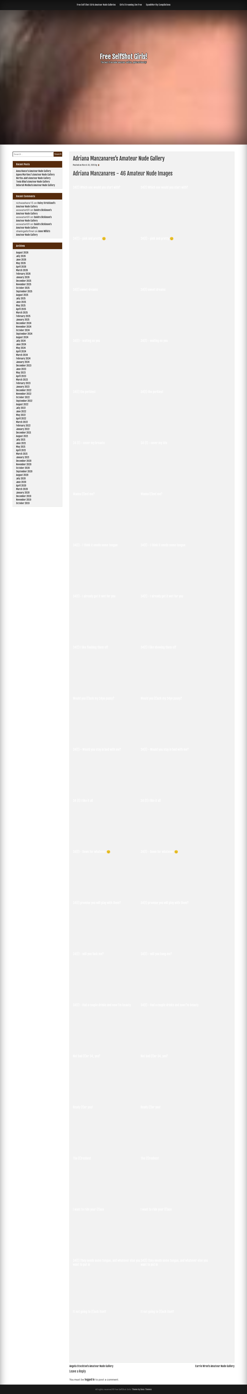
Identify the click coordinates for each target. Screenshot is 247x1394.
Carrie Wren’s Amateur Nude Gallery (214, 1366)
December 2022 (23, 390)
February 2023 (23, 383)
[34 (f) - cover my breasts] (107, 485)
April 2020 (21, 485)
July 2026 (21, 256)
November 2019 (23, 499)
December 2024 (23, 323)
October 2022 (23, 397)
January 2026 (23, 277)
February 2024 (23, 358)
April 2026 (21, 266)
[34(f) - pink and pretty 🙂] (107, 281)
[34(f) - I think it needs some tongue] (107, 587)
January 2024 (23, 362)
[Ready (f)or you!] (107, 1149)
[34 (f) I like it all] (107, 843)
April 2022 (21, 418)
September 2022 (24, 400)
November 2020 (23, 464)
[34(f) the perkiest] (107, 434)
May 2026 (21, 263)
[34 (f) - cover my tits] (174, 485)
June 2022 (21, 411)
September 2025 (24, 291)
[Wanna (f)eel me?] (107, 536)
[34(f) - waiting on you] (107, 383)
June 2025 (21, 302)
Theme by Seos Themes (142, 1389)
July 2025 (21, 298)
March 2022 (22, 422)
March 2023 (22, 379)
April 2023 (21, 376)
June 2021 (21, 443)
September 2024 (24, 333)
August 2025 (22, 294)
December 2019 (23, 496)
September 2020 (24, 471)
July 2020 (21, 478)
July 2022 (21, 407)
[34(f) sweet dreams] (107, 332)
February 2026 (23, 273)
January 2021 (22, 457)
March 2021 (22, 453)
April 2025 (21, 309)
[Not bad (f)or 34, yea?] (107, 1098)
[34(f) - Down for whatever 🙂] (107, 894)
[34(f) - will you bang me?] (174, 996)
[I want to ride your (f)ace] (107, 1252)
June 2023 (21, 369)
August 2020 (22, 475)
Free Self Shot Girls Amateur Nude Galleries (96, 4)
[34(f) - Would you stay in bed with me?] (107, 792)
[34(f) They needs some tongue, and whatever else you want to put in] (107, 1303)
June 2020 (21, 482)
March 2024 (22, 355)
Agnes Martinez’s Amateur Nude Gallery (35, 174)
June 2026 (21, 259)
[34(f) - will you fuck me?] (107, 996)
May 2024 (21, 347)
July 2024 (21, 340)
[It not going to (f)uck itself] (107, 1354)
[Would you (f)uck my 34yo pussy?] (107, 741)
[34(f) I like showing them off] (174, 690)
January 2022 (22, 429)
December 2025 (23, 280)
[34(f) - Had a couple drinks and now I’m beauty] (107, 1047)
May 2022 (21, 415)
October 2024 (23, 330)
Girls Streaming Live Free (131, 4)
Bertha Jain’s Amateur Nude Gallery (33, 178)
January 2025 (22, 319)
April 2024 (21, 351)
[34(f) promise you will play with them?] (107, 945)
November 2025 (23, 284)
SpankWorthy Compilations (158, 4)
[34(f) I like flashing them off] (107, 690)
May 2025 (21, 305)
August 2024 (22, 337)
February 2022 (23, 425)
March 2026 (22, 270)
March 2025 (22, 312)
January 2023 (23, 386)
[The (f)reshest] (107, 1201)
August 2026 (22, 252)
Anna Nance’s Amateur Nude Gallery (33, 171)
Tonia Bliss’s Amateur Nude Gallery (33, 181)
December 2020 (23, 460)
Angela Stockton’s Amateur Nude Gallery (91, 1366)
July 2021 (20, 439)
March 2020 (22, 489)
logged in (90, 1379)
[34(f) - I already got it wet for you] (107, 638)
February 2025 (23, 316)
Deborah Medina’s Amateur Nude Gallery (35, 185)
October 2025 (23, 287)
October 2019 (22, 503)
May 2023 (21, 372)
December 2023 (23, 365)
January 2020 (23, 492)
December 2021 (23, 432)
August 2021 (22, 436)
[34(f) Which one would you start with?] (107, 230)
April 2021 (21, 450)
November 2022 (23, 393)
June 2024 (21, 344)
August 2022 (22, 404)
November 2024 (23, 326)
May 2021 (20, 446)
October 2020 (23, 467)
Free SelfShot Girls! (123, 56)
